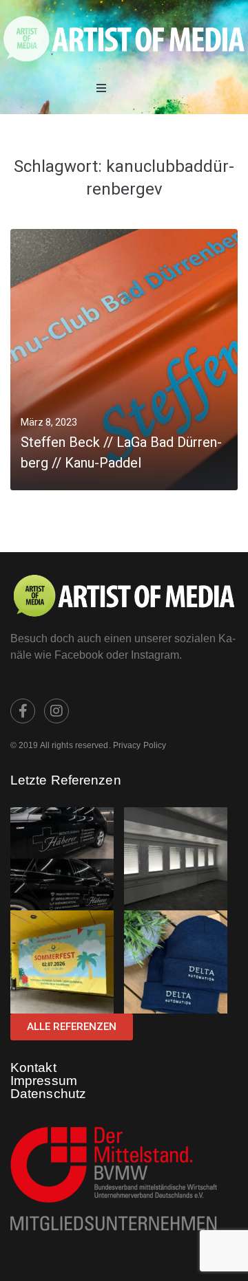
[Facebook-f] (22, 711)
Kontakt (33, 1067)
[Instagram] (56, 711)
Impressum (43, 1080)
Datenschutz (48, 1093)
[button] (101, 88)
